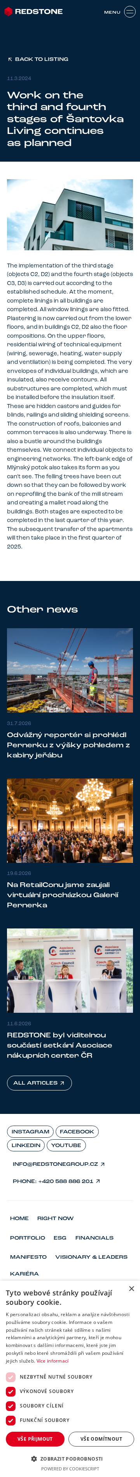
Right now (55, 1218)
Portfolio (27, 1238)
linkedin (26, 1145)
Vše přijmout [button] (35, 1439)
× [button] (131, 1289)
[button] (70, 1459)
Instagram (30, 1132)
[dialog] (70, 1379)
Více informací (53, 1361)
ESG (60, 1238)
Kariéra (24, 1274)
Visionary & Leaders (91, 1257)
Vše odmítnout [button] (101, 1439)
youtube (66, 1145)
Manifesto (28, 1257)
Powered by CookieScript (70, 1469)
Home (19, 1218)
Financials (94, 1238)
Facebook (77, 1132)
